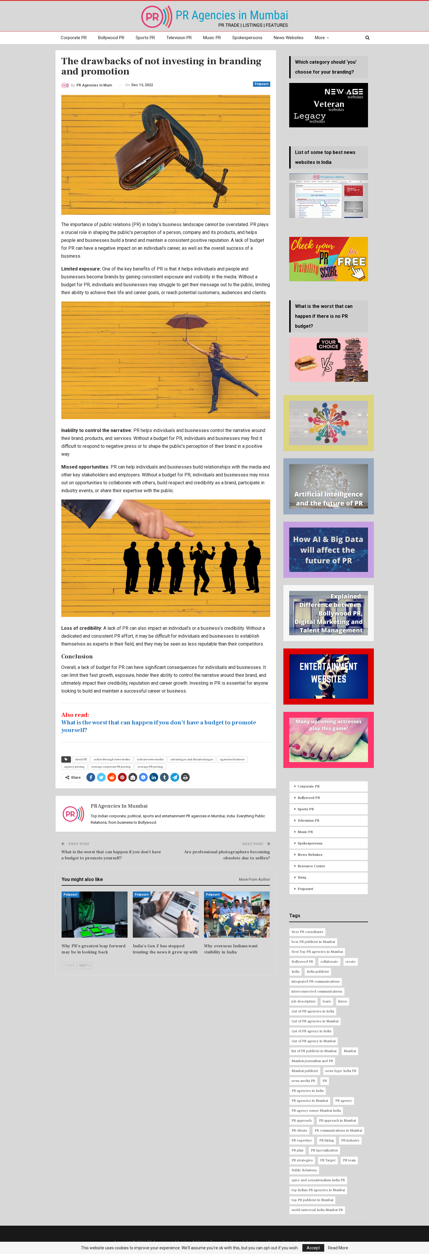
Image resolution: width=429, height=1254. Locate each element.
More (320, 37)
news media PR (303, 1081)
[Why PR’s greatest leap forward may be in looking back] (95, 914)
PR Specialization (324, 1150)
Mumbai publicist (305, 1071)
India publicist (318, 971)
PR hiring (326, 1140)
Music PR (212, 37)
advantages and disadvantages (191, 759)
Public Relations (304, 1170)
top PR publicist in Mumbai (312, 1200)
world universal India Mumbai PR (317, 1210)
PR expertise (302, 1140)
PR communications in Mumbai (338, 1130)
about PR (81, 759)
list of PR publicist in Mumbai (314, 1051)
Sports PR (145, 37)
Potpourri (261, 84)
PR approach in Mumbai (337, 1120)
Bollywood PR (111, 37)
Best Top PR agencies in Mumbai (317, 952)
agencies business (232, 759)
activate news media (150, 759)
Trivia (302, 877)
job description (303, 1001)
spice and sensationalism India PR (318, 1180)
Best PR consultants (307, 932)
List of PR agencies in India (313, 1011)
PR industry (350, 1140)
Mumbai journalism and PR (312, 1061)
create (351, 962)
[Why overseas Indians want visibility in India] (237, 914)
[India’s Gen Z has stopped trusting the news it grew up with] (166, 914)
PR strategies (302, 1160)
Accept (313, 1248)
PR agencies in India (308, 1091)
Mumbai (350, 1051)
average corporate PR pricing (111, 767)
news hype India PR (340, 1071)
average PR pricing (150, 767)
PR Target (328, 1160)
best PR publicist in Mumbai (313, 942)
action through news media (112, 759)
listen (342, 1001)
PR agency (343, 1101)
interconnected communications (317, 991)
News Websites (289, 37)
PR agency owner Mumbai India (316, 1111)
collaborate (329, 962)
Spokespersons (247, 37)
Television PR (179, 37)
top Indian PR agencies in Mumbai (318, 1190)
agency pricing (74, 767)
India (295, 971)
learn (327, 1001)
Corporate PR (74, 37)
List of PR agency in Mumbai (314, 1041)
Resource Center (311, 866)
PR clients (299, 1130)
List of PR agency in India (311, 1031)
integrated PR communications (316, 981)
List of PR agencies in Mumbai (315, 1021)
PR (324, 1081)
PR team (349, 1160)
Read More (338, 1248)
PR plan (298, 1150)
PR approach (302, 1120)
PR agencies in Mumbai (310, 1101)
